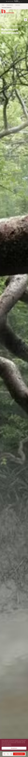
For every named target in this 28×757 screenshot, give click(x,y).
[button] (7, 753)
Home (3, 4)
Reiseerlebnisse (10, 4)
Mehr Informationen (6, 745)
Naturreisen (17, 4)
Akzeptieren (14, 748)
